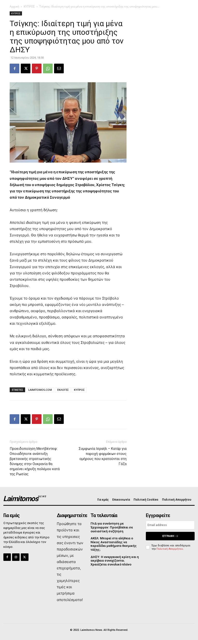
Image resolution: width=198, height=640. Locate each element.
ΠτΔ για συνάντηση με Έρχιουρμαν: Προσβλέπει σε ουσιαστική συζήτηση (112, 527)
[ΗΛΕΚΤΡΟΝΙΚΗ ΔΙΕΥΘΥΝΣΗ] (59, 68)
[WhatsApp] (48, 68)
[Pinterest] (37, 68)
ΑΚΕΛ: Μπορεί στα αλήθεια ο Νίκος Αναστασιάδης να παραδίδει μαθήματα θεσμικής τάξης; (114, 543)
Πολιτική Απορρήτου (169, 548)
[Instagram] (16, 557)
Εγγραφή (168, 536)
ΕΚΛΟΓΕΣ (63, 390)
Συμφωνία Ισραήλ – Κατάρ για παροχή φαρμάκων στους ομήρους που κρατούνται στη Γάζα (103, 456)
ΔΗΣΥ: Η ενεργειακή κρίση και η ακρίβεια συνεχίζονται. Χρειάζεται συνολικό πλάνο (115, 560)
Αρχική (14, 6)
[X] (25, 68)
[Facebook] (14, 68)
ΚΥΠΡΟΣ (29, 6)
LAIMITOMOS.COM (40, 390)
